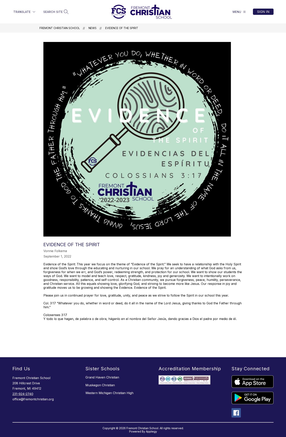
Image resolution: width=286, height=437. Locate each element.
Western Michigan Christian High (109, 393)
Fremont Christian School (59, 28)
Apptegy (151, 431)
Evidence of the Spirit (121, 28)
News (93, 28)
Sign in (263, 12)
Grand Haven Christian (102, 377)
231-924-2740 (22, 394)
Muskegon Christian (100, 385)
